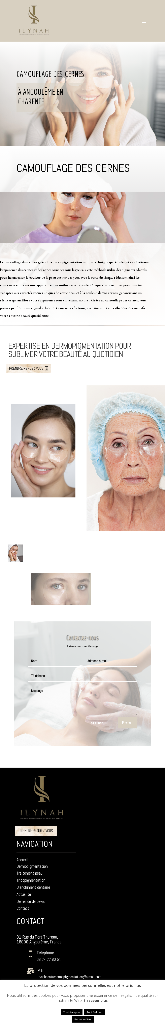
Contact (22, 908)
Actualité (23, 894)
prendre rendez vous (26, 368)
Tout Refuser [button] (95, 1012)
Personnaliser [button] (83, 1019)
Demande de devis (30, 901)
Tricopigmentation (30, 880)
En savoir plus (95, 1000)
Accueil (22, 859)
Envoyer (127, 722)
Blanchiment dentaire (33, 887)
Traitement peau (29, 873)
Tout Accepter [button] (71, 1012)
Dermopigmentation (32, 866)
